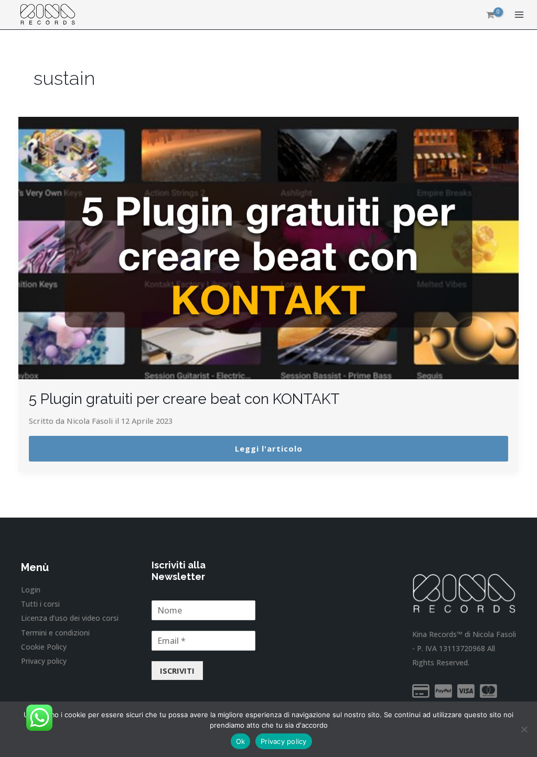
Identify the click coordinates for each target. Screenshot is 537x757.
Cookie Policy (44, 647)
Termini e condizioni (55, 633)
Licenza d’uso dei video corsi (70, 618)
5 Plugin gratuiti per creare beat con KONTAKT (184, 399)
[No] (524, 729)
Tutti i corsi (40, 604)
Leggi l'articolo (269, 448)
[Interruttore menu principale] (519, 14)
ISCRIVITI (177, 670)
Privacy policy (44, 661)
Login (30, 590)
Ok (240, 741)
